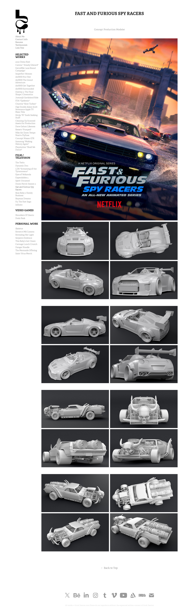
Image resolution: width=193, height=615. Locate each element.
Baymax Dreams (23, 198)
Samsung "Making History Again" (23, 142)
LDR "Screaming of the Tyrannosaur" (26, 170)
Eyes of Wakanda (23, 174)
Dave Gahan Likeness (25, 126)
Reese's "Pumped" (23, 129)
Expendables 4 (21, 177)
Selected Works (22, 56)
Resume (19, 42)
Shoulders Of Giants (24, 215)
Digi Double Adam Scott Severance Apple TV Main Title (26, 109)
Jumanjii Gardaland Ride (26, 97)
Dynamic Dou (21, 165)
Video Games (24, 210)
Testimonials (21, 45)
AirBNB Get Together (25, 85)
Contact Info (21, 39)
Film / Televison (22, 156)
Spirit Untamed (22, 180)
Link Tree (19, 48)
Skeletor (19, 228)
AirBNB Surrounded (24, 89)
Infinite (18, 205)
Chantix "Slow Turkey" (25, 104)
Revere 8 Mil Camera (24, 231)
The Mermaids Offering (26, 250)
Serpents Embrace (23, 238)
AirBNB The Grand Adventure (24, 81)
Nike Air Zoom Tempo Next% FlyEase (25, 134)
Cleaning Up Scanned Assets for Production (25, 122)
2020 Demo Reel (22, 62)
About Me (19, 36)
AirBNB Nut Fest (23, 77)
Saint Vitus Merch (23, 253)
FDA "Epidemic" (22, 100)
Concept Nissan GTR (24, 138)
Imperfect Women (23, 74)
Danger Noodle (22, 247)
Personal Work (26, 223)
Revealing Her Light (24, 235)
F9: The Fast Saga (23, 201)
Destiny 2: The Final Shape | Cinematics (24, 93)
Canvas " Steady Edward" (26, 65)
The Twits (19, 162)
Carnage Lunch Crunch (26, 244)
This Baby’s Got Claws (25, 241)
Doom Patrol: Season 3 (25, 184)
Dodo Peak (20, 218)
